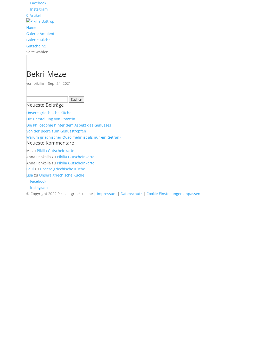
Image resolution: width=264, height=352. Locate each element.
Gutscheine (36, 46)
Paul (30, 168)
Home (31, 27)
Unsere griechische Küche (48, 112)
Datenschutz (131, 193)
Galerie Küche (38, 39)
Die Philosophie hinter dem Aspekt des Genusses (68, 125)
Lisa (29, 175)
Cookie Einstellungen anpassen (173, 193)
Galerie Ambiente (41, 33)
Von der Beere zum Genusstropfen (56, 131)
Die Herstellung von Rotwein (50, 118)
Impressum (107, 193)
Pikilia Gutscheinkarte (55, 150)
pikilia (39, 83)
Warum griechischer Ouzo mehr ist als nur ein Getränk (73, 137)
